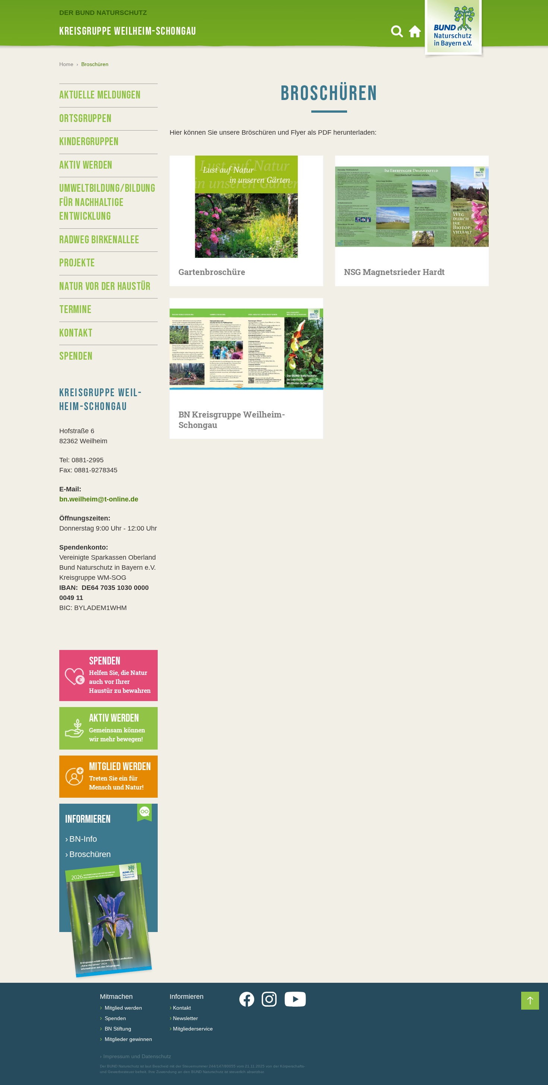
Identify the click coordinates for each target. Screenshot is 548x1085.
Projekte (77, 263)
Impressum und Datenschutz (135, 1056)
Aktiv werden (86, 165)
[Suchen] (397, 31)
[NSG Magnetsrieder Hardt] (412, 207)
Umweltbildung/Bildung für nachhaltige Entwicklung (107, 202)
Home (66, 64)
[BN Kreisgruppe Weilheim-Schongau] (246, 349)
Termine (75, 309)
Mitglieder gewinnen (127, 1039)
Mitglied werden (122, 1008)
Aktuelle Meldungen (100, 95)
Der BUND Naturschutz (103, 12)
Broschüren (88, 854)
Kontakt (75, 333)
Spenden (75, 356)
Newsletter (185, 1018)
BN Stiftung (117, 1029)
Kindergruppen (89, 141)
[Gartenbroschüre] (246, 207)
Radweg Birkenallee (99, 240)
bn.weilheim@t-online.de (98, 499)
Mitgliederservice (193, 1029)
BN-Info (81, 839)
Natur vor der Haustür (105, 286)
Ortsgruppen (85, 118)
